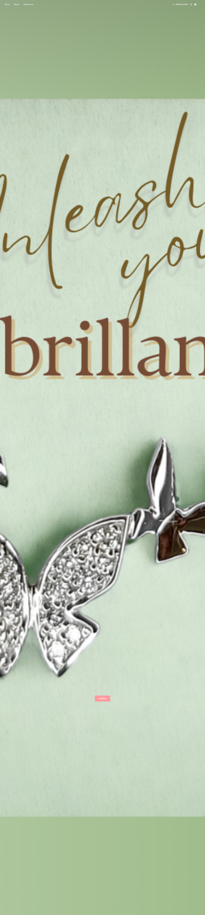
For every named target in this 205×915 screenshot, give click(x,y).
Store (7, 4)
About (16, 4)
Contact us (28, 4)
